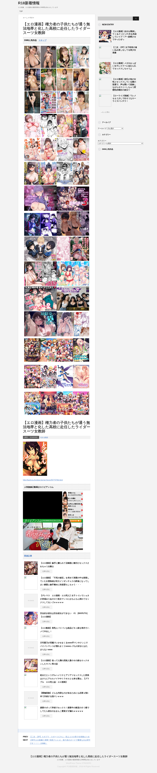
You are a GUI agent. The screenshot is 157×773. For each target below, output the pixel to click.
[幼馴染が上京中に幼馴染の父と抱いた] (40, 336)
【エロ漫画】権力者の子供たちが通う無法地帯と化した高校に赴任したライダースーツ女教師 (78, 756)
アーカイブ (102, 128)
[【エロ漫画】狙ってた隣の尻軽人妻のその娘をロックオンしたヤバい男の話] (31, 671)
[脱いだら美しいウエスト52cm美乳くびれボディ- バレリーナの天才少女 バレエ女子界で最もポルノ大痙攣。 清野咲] (32, 113)
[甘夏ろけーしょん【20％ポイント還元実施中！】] (48, 362)
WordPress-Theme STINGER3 (78, 763)
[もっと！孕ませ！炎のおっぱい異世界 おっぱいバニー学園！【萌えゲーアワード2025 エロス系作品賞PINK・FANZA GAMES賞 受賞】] (32, 389)
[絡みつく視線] (81, 184)
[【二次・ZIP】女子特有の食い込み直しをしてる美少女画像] (105, 57)
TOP (21, 11)
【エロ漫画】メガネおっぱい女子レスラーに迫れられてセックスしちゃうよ (124, 66)
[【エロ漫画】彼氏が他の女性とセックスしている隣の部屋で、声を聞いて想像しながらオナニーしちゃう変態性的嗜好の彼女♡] (105, 89)
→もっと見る (105, 112)
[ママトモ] (81, 389)
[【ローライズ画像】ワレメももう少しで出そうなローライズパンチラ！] (105, 106)
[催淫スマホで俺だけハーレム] (73, 310)
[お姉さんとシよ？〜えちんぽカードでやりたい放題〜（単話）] (32, 184)
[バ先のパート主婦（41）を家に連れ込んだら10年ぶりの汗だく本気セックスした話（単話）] (81, 137)
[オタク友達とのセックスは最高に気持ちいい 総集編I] (40, 210)
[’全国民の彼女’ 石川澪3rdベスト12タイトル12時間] (81, 113)
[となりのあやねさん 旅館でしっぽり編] (73, 336)
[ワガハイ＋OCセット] (65, 416)
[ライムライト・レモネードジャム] (81, 362)
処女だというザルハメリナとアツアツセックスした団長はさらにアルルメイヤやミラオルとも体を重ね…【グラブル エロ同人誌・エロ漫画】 (64, 678)
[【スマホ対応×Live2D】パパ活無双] (40, 260)
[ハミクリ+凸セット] (48, 389)
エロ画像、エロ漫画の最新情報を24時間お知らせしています (78, 760)
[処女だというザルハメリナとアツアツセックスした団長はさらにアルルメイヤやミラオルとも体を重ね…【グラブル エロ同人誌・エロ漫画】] (31, 686)
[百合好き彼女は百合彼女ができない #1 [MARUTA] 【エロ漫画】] (31, 624)
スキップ (42, 40)
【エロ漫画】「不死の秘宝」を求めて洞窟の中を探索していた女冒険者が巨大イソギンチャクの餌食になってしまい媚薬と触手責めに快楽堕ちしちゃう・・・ (64, 581)
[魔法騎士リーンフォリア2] (65, 389)
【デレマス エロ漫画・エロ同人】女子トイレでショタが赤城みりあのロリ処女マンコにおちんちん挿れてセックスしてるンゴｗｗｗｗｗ (64, 598)
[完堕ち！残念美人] (48, 184)
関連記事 (28, 556)
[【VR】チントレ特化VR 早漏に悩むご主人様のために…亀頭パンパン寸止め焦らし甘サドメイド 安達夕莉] (81, 67)
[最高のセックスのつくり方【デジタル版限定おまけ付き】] (32, 137)
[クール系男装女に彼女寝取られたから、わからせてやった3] (73, 235)
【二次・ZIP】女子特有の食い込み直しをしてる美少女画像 (124, 50)
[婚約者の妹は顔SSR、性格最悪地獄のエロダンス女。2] (40, 310)
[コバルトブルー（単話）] (65, 184)
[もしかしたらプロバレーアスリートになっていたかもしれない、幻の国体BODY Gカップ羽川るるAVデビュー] (65, 90)
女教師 (46, 437)
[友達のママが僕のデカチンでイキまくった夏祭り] (73, 260)
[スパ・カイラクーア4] (73, 285)
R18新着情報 (29, 3)
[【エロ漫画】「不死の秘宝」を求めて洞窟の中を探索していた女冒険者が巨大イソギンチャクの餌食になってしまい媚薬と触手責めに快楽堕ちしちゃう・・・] (31, 589)
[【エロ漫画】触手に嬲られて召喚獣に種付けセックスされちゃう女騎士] (31, 574)
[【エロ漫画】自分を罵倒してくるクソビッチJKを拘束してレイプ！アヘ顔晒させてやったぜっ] (105, 41)
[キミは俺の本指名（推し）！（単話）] (48, 137)
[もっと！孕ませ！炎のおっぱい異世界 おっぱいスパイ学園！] (65, 362)
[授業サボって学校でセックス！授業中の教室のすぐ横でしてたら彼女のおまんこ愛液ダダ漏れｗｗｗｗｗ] (31, 718)
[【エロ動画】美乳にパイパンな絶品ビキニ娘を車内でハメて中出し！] (31, 639)
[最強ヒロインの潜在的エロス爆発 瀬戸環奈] (32, 67)
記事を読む (46, 571)
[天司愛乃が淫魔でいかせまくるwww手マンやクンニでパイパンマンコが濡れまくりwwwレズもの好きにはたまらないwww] (31, 654)
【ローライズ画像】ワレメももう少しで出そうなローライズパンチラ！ (124, 98)
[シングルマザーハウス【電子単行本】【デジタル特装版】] (32, 160)
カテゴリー (102, 141)
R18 (41, 437)
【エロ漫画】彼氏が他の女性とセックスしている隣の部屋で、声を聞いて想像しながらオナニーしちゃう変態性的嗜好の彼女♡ (124, 84)
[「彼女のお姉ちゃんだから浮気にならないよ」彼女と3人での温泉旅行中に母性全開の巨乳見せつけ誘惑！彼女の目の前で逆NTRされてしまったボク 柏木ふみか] (81, 90)
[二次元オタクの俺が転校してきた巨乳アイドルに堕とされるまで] (40, 235)
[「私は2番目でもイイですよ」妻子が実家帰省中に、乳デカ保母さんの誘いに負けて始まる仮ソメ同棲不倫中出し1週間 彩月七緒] (32, 90)
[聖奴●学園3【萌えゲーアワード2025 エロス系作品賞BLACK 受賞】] (48, 416)
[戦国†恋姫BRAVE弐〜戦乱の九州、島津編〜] (32, 362)
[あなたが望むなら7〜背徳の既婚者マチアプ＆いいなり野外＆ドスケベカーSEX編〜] (40, 285)
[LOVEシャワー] (48, 160)
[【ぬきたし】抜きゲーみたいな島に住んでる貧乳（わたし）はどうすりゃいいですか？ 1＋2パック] (32, 416)
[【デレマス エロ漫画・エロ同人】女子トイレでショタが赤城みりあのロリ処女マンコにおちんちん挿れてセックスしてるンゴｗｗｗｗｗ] (31, 606)
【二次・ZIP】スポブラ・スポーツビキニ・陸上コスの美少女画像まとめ (60, 737)
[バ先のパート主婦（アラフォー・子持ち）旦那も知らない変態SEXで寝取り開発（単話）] (81, 160)
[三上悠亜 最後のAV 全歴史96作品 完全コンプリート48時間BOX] (48, 67)
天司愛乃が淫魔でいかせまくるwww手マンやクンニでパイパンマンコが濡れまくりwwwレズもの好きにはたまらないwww (64, 646)
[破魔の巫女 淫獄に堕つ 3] (73, 210)
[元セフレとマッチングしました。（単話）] (65, 160)
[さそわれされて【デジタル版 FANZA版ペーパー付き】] (65, 137)
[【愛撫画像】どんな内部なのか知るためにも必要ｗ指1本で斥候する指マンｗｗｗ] (31, 704)
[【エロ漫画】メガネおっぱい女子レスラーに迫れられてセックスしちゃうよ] (105, 73)
